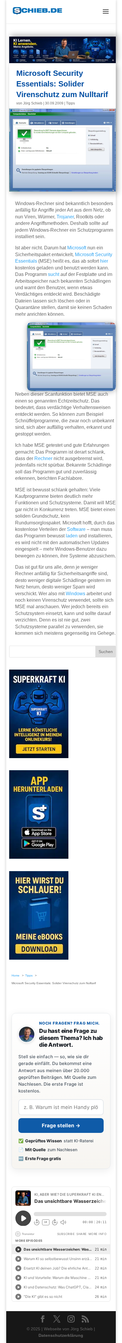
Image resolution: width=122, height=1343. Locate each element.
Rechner (43, 458)
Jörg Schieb (32, 103)
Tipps (70, 103)
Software (76, 529)
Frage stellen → (61, 1125)
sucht (53, 274)
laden (72, 535)
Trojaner (65, 216)
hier (104, 261)
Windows (75, 593)
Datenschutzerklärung (60, 1335)
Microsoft (76, 247)
